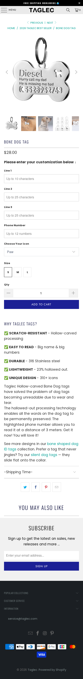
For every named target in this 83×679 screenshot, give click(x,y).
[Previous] (7, 72)
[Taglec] (41, 10)
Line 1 (7, 171)
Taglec (32, 670)
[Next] (76, 72)
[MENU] (2, 10)
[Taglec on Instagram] (45, 633)
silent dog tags (44, 454)
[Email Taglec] (31, 633)
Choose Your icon (16, 244)
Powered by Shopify (52, 670)
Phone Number (14, 225)
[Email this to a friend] (56, 487)
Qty (6, 285)
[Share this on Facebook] (35, 487)
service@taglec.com (22, 619)
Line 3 (8, 207)
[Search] (68, 10)
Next (50, 23)
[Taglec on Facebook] (38, 633)
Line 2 (8, 189)
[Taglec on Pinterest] (52, 633)
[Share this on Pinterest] (46, 487)
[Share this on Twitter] (25, 487)
